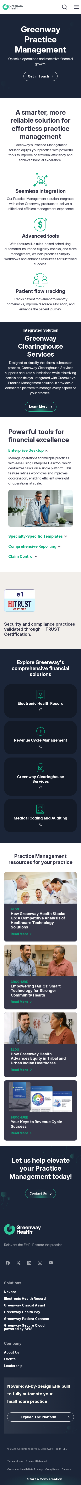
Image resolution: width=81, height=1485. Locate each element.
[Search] (65, 7)
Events (10, 1359)
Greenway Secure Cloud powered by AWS (24, 1327)
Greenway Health (13, 7)
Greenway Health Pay (22, 1312)
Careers (66, 1469)
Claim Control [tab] (20, 556)
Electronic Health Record (25, 1298)
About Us (11, 1352)
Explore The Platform (38, 1417)
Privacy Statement (36, 1461)
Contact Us (38, 1193)
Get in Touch (38, 76)
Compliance (52, 1469)
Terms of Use (15, 1461)
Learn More (38, 406)
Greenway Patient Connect (26, 1319)
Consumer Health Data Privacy (25, 1469)
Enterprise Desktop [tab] (26, 450)
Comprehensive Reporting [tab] (32, 546)
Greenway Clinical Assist (24, 1305)
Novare (10, 1292)
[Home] (40, 1229)
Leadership (13, 1366)
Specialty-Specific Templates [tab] (35, 536)
